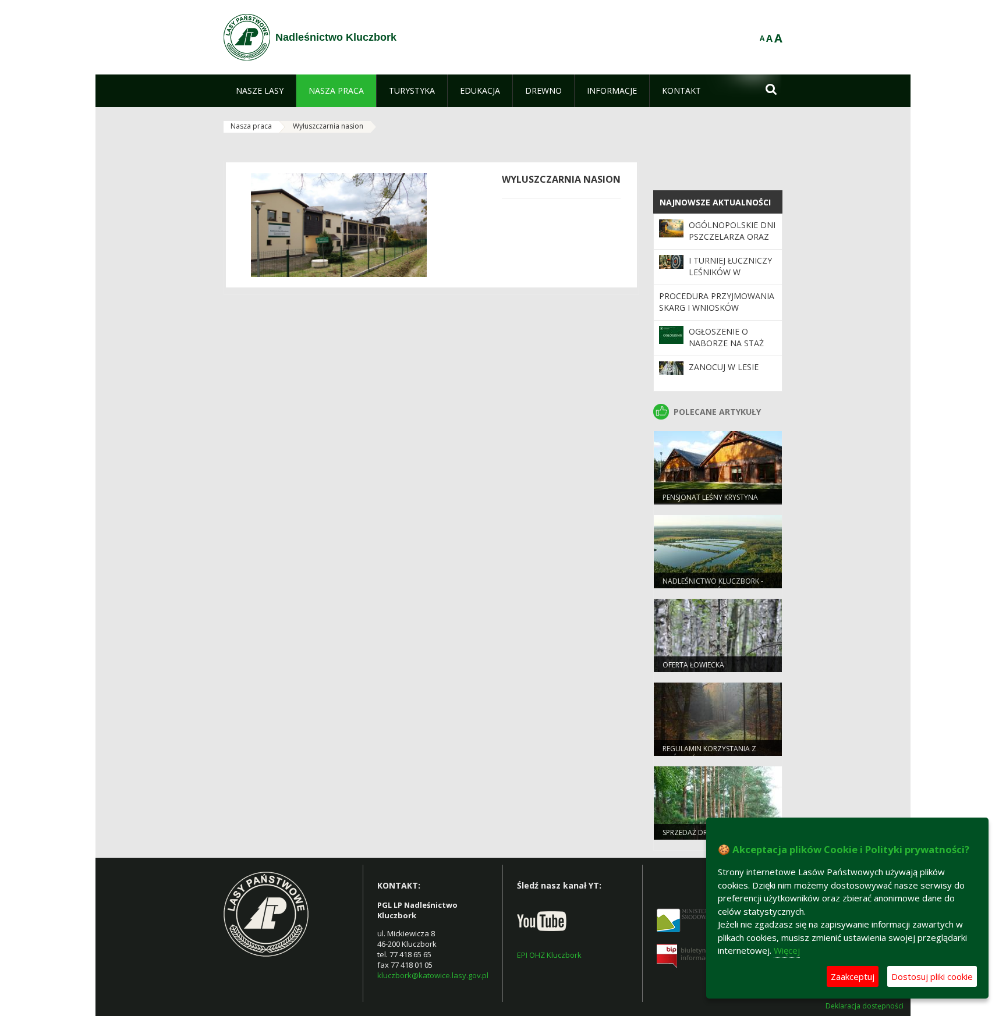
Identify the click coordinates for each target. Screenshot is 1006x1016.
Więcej (787, 950)
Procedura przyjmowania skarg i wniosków (716, 301)
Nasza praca (251, 126)
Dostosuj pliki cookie (932, 976)
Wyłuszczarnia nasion (328, 126)
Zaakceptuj (852, 976)
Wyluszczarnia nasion (561, 179)
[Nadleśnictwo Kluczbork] (247, 37)
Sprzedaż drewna (695, 832)
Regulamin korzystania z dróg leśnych (709, 753)
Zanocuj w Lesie (724, 366)
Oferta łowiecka (693, 665)
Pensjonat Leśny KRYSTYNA (710, 497)
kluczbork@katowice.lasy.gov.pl (432, 975)
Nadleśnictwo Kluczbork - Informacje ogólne (713, 586)
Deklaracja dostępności (865, 1006)
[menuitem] (260, 90)
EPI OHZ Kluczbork (549, 955)
